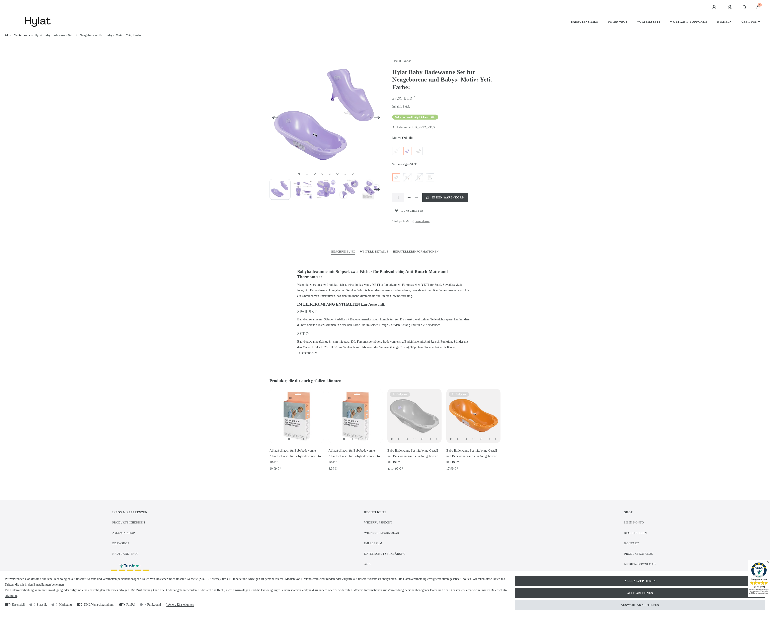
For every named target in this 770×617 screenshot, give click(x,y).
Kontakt (631, 543)
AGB (367, 564)
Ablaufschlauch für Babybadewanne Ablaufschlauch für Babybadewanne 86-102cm (295, 456)
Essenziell (18, 604)
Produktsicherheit (129, 522)
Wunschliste (411, 210)
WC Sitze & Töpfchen (688, 21)
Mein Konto (634, 522)
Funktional (154, 604)
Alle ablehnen (640, 593)
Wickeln (724, 21)
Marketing (65, 604)
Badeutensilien (584, 21)
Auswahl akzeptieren (640, 605)
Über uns (749, 21)
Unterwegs (617, 21)
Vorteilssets (648, 21)
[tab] (343, 251)
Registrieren (635, 532)
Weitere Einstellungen (180, 604)
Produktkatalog (638, 553)
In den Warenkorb (448, 197)
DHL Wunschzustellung (99, 604)
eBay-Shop (120, 543)
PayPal (130, 604)
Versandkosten (422, 221)
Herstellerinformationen (416, 251)
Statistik (42, 604)
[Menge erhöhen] (409, 197)
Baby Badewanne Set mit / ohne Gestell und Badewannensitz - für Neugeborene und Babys (412, 456)
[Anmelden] (714, 7)
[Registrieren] (730, 7)
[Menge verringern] (416, 197)
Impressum (373, 543)
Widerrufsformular (381, 532)
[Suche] (745, 7)
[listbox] (297, 416)
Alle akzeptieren (640, 581)
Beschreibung (343, 251)
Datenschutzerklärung (385, 553)
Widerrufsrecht (378, 522)
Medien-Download (640, 564)
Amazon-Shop (123, 532)
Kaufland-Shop (125, 553)
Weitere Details (374, 251)
